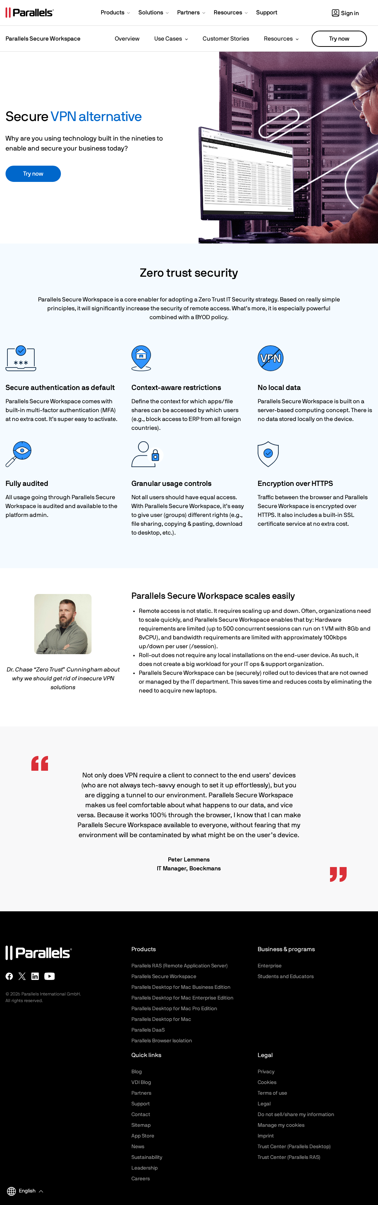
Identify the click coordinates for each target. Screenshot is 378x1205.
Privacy (266, 1071)
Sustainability (146, 1157)
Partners (141, 1093)
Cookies (267, 1082)
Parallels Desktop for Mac (161, 1019)
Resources (278, 39)
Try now (339, 39)
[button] (116, 13)
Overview (127, 39)
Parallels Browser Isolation (161, 1040)
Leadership (144, 1168)
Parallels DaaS (148, 1030)
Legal (264, 1103)
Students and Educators (286, 976)
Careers (140, 1178)
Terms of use (272, 1093)
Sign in (350, 13)
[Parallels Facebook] (9, 976)
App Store (142, 1136)
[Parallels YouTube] (49, 976)
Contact (140, 1114)
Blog (136, 1071)
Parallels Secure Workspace (163, 976)
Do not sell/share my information (296, 1114)
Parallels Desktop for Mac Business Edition (180, 987)
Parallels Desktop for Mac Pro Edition (174, 1008)
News (137, 1146)
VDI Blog (141, 1082)
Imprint (266, 1136)
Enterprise (270, 966)
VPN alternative (96, 117)
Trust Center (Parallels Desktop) (294, 1146)
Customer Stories (226, 39)
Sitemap (141, 1125)
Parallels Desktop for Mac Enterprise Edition (182, 998)
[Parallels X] (22, 976)
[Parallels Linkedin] (35, 976)
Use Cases (168, 39)
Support (140, 1103)
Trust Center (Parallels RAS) (289, 1157)
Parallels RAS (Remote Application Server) (179, 966)
